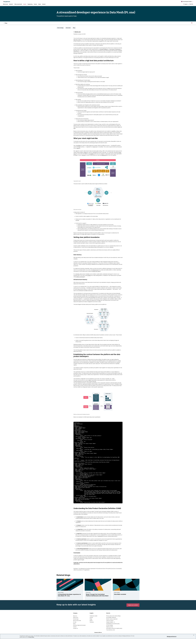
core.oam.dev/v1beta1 (85, 422)
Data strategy (60, 27)
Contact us (75, 628)
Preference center (93, 615)
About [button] (39, 4)
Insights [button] (24, 4)
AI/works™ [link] (11, 4)
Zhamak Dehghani (103, 49)
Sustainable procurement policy (113, 623)
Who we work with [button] (18, 4)
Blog (74, 27)
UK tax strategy (109, 625)
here (102, 39)
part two (76, 562)
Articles (91, 617)
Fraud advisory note (110, 629)
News (74, 623)
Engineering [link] (30, 4)
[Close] (194, 635)
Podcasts (92, 622)
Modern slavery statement (111, 619)
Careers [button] (35, 4)
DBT (77, 151)
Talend (77, 148)
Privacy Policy (31, 637)
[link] (132, 605)
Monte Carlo (95, 269)
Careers (75, 626)
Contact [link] (43, 4)
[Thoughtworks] (6, 1)
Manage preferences (171, 636)
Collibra (85, 152)
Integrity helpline (109, 622)
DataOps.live (104, 155)
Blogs (91, 619)
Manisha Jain (78, 31)
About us (75, 615)
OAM (90, 380)
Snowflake (78, 145)
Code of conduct (109, 620)
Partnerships (76, 619)
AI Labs (74, 622)
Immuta (83, 155)
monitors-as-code (96, 271)
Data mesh (68, 27)
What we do (75, 617)
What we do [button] (5, 4)
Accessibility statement (111, 617)
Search (186, 4)
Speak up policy (109, 626)
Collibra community (80, 276)
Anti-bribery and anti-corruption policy (114, 628)
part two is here (77, 39)
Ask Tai (191, 4)
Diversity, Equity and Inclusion (79, 625)
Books (91, 620)
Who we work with (77, 620)
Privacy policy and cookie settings (113, 615)
